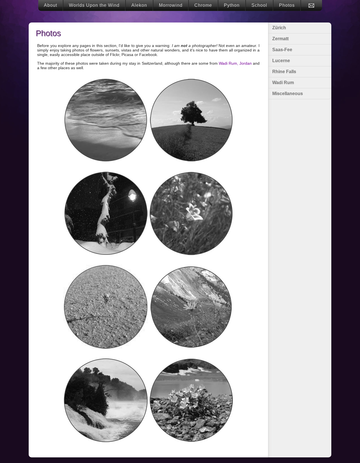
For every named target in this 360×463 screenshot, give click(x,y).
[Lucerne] (191, 307)
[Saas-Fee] (191, 214)
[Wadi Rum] (106, 307)
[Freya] (106, 214)
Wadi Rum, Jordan (235, 63)
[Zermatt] (191, 400)
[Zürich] (191, 120)
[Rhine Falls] (106, 400)
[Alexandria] (106, 120)
